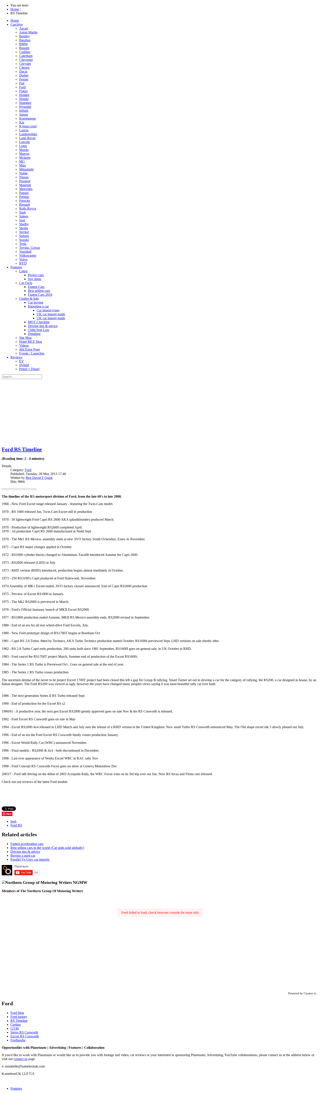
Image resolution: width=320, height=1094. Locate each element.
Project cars (36, 275)
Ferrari (23, 79)
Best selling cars (39, 291)
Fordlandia (17, 1040)
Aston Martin (28, 32)
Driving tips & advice (42, 326)
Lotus (23, 146)
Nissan (24, 177)
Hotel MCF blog (30, 341)
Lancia (24, 130)
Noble (23, 173)
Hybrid (24, 365)
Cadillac (24, 52)
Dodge (24, 75)
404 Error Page (29, 349)
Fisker (23, 91)
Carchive (16, 24)
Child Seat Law (38, 330)
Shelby (24, 224)
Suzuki (24, 240)
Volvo (23, 259)
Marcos (24, 154)
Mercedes (25, 189)
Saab (22, 212)
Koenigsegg (27, 118)
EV (21, 361)
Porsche (24, 200)
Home (14, 20)
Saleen (23, 216)
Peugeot (24, 181)
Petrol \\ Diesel (29, 369)
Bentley (24, 36)
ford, (13, 821)
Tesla (22, 244)
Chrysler (25, 63)
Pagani (24, 193)
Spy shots (34, 279)
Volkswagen (27, 255)
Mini (22, 165)
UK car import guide (51, 314)
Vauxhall (25, 251)
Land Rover (27, 138)
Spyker (24, 232)
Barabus (24, 40)
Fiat (21, 83)
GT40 (14, 1028)
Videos (24, 345)
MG (22, 161)
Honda (24, 99)
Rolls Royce (27, 208)
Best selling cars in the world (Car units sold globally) (47, 848)
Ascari (23, 28)
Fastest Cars (36, 287)
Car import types (48, 310)
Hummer (25, 103)
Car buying (35, 302)
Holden (24, 95)
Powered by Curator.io (302, 993)
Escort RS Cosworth (24, 1036)
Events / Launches (31, 353)
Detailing (34, 334)
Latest (23, 271)
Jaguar (23, 114)
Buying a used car (22, 855)
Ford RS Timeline (22, 449)
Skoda (23, 228)
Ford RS (16, 825)
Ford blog (17, 1013)
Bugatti (24, 48)
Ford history (18, 1017)
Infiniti (23, 110)
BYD (23, 263)
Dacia (23, 71)
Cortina (15, 1024)
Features (16, 267)
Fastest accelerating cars (26, 844)
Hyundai (25, 107)
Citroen (24, 67)
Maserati (25, 185)
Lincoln (24, 142)
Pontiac (24, 197)
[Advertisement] (160, 411)
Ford (22, 87)
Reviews (16, 357)
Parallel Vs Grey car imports (29, 859)
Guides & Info (29, 298)
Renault (24, 204)
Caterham (25, 56)
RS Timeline (19, 1020)
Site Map (25, 338)
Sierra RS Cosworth (24, 1032)
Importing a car (38, 306)
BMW (23, 44)
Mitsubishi (26, 169)
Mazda (24, 150)
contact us (20, 1059)
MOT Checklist (38, 322)
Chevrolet (26, 60)
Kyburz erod (28, 126)
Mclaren (24, 157)
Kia (21, 122)
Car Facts (25, 283)
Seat (22, 220)
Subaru (24, 236)
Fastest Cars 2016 (40, 294)
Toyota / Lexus (29, 247)
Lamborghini (28, 134)
